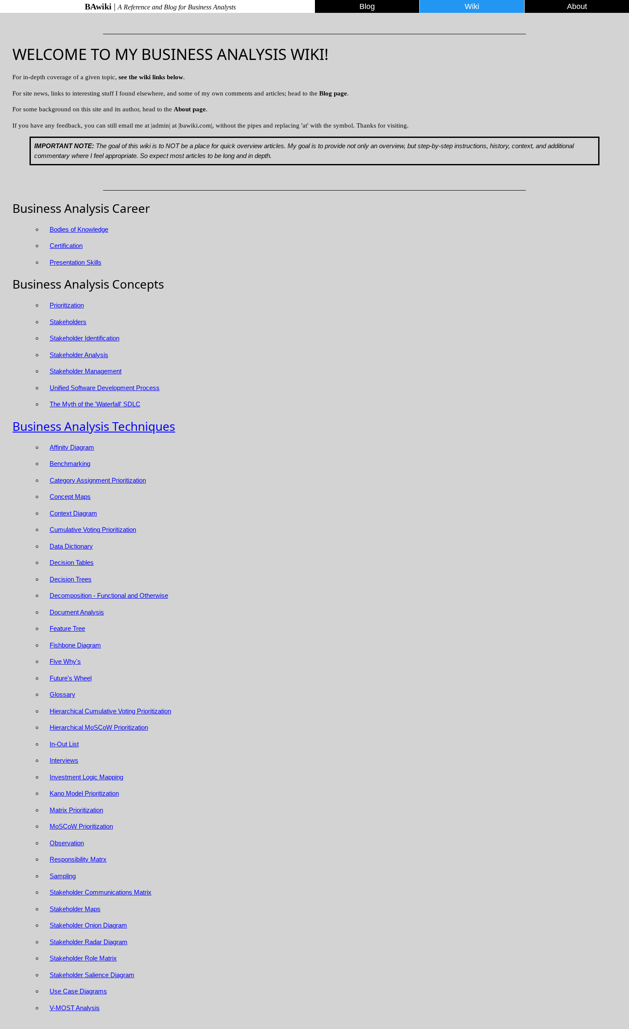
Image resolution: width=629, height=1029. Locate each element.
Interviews (64, 760)
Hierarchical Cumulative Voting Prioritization (110, 711)
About (577, 6)
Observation (67, 843)
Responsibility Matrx (78, 859)
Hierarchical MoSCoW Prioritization (99, 727)
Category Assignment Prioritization (98, 480)
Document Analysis (77, 612)
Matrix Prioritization (76, 810)
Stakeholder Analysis (79, 354)
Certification (66, 245)
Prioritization (67, 305)
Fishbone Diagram (75, 645)
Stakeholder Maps (75, 909)
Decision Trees (71, 579)
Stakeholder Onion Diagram (88, 925)
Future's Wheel (71, 678)
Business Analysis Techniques (93, 426)
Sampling (63, 876)
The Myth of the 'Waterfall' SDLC (95, 404)
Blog (367, 6)
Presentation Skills (75, 262)
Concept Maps (70, 496)
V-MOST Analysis (75, 1007)
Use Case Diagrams (78, 991)
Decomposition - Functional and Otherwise (109, 595)
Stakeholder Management (86, 371)
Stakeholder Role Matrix (83, 958)
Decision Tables (72, 562)
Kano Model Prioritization (84, 793)
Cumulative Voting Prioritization (93, 529)
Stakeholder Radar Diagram (89, 941)
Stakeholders (68, 321)
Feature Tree (67, 628)
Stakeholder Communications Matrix (100, 892)
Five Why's (65, 661)
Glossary (62, 694)
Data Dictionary (71, 546)
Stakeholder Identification (84, 338)
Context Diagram (73, 513)
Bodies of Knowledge (79, 229)
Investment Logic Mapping (86, 777)
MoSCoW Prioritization (81, 826)
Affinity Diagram (72, 447)
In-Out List (64, 744)
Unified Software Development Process (105, 387)
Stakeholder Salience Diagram (92, 974)
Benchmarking (70, 463)
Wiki (472, 6)
